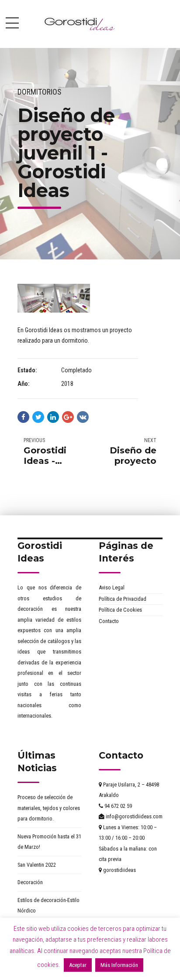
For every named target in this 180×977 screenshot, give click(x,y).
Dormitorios (39, 92)
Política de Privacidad (122, 599)
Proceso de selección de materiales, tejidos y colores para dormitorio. (48, 808)
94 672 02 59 (117, 806)
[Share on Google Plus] (68, 417)
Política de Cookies (120, 609)
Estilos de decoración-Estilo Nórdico (48, 905)
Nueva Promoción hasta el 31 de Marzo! (49, 842)
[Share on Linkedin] (53, 417)
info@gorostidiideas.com (133, 816)
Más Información (119, 965)
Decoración (30, 882)
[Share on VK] (83, 417)
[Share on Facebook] (23, 417)
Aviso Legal (112, 587)
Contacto (109, 621)
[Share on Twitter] (38, 417)
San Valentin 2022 (36, 864)
